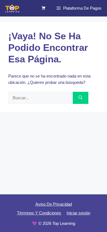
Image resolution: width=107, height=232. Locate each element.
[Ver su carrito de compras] (43, 8)
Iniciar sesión (78, 213)
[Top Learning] (12, 8)
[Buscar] (80, 98)
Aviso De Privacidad (53, 204)
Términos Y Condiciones (39, 213)
